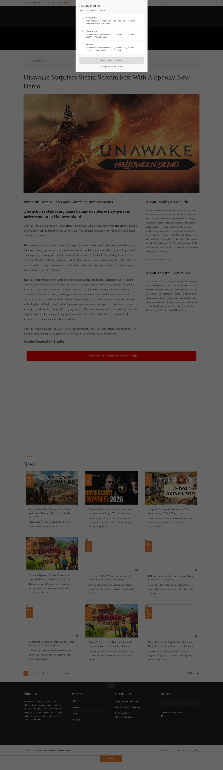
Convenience (110, 34)
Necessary (110, 20)
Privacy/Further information (111, 66)
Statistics (110, 47)
